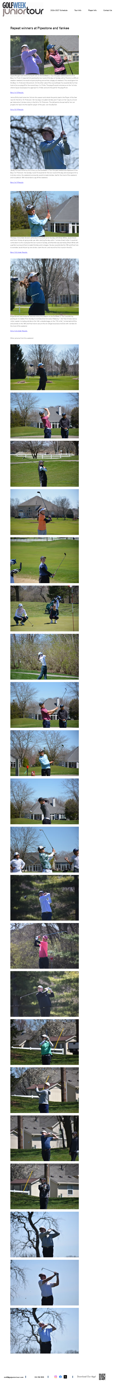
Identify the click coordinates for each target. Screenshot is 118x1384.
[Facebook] (60, 1376)
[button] (78, 10)
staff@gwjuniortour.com (13, 1377)
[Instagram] (55, 1376)
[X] (65, 1376)
